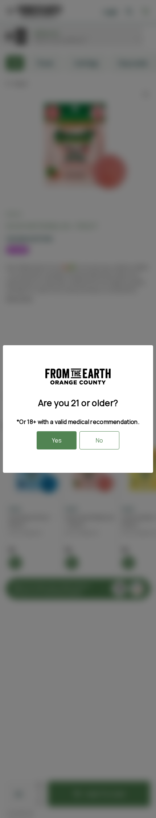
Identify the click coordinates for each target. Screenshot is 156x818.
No (99, 440)
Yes (57, 440)
